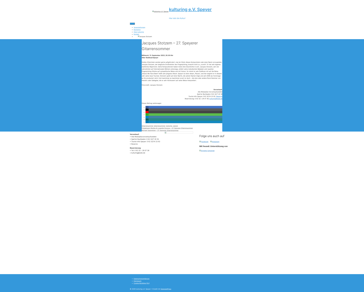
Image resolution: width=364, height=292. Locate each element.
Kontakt (136, 34)
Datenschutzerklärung (141, 279)
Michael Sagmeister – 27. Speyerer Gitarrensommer (160, 130)
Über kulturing (139, 32)
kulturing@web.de (215, 99)
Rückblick (137, 30)
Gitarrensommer (147, 126)
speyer (175, 126)
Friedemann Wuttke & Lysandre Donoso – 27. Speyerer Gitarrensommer (167, 128)
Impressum (137, 281)
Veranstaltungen (139, 27)
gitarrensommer (159, 126)
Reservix (219, 96)
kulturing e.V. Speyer (190, 9)
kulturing (169, 126)
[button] (147, 107)
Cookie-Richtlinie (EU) (142, 283)
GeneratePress (166, 289)
